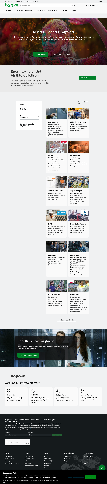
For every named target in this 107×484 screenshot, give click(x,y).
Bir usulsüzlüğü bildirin (50, 461)
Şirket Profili (47, 458)
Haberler (46, 465)
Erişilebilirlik (47, 463)
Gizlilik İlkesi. (33, 429)
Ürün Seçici (8, 461)
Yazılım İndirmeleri (9, 458)
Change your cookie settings (76, 477)
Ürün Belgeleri (8, 456)
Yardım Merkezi (29, 456)
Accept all (90, 477)
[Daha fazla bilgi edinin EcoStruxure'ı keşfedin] (28, 355)
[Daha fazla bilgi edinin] (87, 78)
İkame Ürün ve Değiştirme (11, 463)
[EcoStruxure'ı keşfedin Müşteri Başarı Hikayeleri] (63, 54)
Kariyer (46, 456)
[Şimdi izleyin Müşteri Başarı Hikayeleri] (40, 54)
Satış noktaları (28, 463)
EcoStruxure (67, 456)
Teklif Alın (27, 461)
